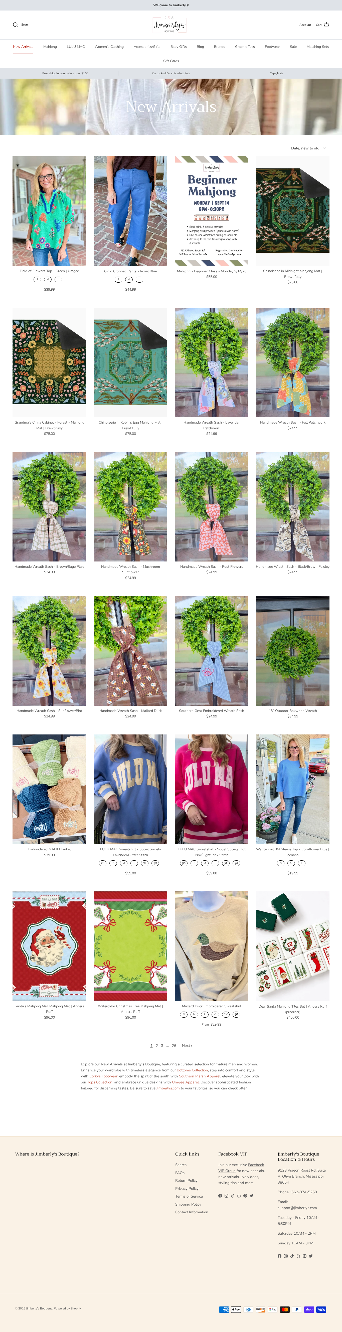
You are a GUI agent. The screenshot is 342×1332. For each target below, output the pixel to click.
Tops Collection (99, 1082)
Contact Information (191, 1212)
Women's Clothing (109, 46)
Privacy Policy (187, 1188)
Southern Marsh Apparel (199, 1076)
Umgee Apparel (185, 1082)
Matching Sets (318, 46)
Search (181, 1164)
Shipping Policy (188, 1204)
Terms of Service (189, 1196)
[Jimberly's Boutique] (171, 25)
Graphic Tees (245, 46)
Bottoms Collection (192, 1070)
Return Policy (186, 1180)
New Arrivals (23, 46)
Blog (200, 46)
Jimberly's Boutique (39, 1308)
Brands (219, 46)
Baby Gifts (178, 46)
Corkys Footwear (103, 1076)
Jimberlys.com (168, 1088)
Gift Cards (171, 61)
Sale (293, 46)
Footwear (272, 46)
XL (144, 863)
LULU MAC (76, 46)
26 (174, 1045)
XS (102, 863)
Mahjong (50, 46)
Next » (187, 1045)
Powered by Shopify (67, 1308)
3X (236, 1014)
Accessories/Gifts (147, 46)
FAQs (180, 1172)
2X (155, 863)
